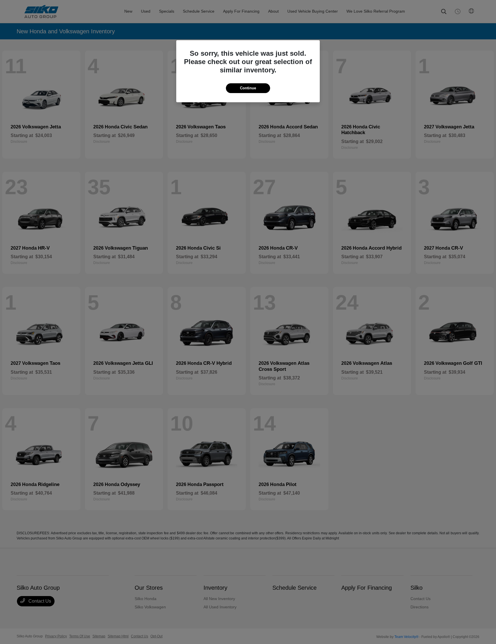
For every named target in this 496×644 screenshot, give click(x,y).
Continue (248, 88)
